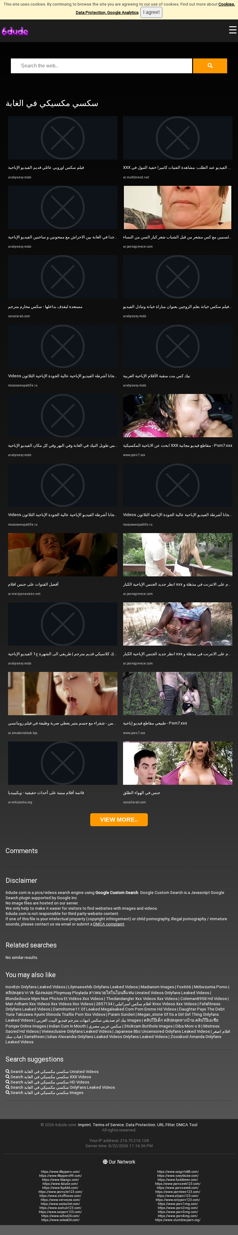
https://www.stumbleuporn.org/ (178, 1220)
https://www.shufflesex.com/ (60, 1196)
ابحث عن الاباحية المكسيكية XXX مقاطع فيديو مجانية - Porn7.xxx (177, 445)
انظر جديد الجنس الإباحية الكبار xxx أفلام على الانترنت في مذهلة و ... (180, 584)
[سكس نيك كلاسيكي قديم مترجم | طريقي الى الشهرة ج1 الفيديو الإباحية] (62, 644)
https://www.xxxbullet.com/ (60, 1204)
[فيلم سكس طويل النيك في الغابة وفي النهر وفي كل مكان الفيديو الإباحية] (62, 435)
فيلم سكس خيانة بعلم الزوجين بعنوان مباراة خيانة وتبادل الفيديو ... (178, 306)
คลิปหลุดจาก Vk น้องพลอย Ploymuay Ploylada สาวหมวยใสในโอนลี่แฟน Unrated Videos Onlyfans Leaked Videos (107, 992)
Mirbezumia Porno (210, 986)
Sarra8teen (34, 1036)
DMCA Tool (186, 1124)
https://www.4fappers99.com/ (60, 1176)
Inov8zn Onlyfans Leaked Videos (35, 986)
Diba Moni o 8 (188, 1026)
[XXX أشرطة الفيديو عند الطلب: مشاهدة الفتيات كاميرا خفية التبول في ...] (177, 158)
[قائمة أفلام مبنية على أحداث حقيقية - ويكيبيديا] (62, 783)
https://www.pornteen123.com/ (177, 1192)
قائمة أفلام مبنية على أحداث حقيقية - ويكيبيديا (46, 792)
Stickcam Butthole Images (148, 1026)
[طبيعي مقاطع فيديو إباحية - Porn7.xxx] (177, 713)
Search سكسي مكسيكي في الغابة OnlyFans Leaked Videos (62, 1087)
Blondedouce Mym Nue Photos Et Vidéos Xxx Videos (54, 998)
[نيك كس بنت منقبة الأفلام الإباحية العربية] (177, 366)
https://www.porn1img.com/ (178, 1204)
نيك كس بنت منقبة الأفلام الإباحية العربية (156, 375)
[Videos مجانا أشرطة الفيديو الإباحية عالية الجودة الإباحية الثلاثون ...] (62, 366)
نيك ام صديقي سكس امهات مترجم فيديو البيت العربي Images (88, 1020)
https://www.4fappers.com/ (60, 1172)
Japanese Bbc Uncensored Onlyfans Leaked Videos (162, 1031)
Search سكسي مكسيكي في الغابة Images (46, 1092)
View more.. (119, 819)
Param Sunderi (121, 1014)
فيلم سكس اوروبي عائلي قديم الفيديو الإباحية (46, 167)
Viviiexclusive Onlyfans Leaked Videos (77, 1031)
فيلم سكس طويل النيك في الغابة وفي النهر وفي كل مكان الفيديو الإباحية (68, 445)
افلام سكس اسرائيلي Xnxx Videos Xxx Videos (156, 1003)
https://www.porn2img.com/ (178, 1208)
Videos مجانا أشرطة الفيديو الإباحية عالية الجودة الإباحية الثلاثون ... (64, 375)
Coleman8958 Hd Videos (203, 998)
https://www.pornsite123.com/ (60, 1192)
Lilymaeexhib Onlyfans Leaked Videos (103, 986)
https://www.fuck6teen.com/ (177, 1180)
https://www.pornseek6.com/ (178, 1188)
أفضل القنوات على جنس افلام (33, 584)
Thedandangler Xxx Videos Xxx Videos (142, 998)
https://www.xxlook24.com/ (60, 1220)
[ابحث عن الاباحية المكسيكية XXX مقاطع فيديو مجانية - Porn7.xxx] (177, 435)
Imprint (84, 1124)
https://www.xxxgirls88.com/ (178, 1172)
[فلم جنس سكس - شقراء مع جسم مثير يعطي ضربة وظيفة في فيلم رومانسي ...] (62, 713)
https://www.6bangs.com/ (60, 1180)
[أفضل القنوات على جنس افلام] (62, 575)
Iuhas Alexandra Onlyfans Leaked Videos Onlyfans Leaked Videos (107, 1036)
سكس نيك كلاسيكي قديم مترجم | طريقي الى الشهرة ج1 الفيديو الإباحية (68, 653)
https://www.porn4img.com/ (178, 1216)
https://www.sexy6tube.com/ (178, 1176)
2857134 (104, 1003)
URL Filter (165, 1124)
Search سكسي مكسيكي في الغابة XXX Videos (50, 1076)
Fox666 (184, 986)
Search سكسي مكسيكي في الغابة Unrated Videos (54, 1071)
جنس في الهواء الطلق (141, 792)
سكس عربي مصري (105, 1026)
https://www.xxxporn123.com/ (60, 1212)
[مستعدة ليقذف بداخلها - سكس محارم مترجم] (62, 297)
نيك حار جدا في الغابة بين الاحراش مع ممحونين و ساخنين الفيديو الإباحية (68, 237)
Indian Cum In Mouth (67, 1026)
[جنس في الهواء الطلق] (177, 783)
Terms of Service (108, 1124)
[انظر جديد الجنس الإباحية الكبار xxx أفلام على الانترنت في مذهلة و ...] (177, 575)
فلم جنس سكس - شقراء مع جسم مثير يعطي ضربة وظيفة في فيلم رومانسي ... (73, 723)
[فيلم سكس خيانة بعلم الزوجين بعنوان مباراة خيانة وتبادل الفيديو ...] (177, 297)
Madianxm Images (157, 986)
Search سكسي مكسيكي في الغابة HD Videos (49, 1082)
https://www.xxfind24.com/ (60, 1216)
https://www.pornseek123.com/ (178, 1184)
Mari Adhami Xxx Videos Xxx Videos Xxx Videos (49, 1003)
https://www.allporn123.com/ (178, 1196)
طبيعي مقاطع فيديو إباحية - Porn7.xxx (155, 723)
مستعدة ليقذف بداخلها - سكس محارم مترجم (45, 306)
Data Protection (140, 1124)
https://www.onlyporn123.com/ (178, 1200)
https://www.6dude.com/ (60, 1184)
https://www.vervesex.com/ (60, 1200)
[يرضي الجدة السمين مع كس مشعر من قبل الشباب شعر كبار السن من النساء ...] (177, 227)
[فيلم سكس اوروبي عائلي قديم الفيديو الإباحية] (62, 158)
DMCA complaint (108, 924)
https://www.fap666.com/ (60, 1188)
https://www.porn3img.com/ (178, 1212)
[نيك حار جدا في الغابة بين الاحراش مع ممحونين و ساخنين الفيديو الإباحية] (62, 227)
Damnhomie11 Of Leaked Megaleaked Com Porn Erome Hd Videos (114, 1009)
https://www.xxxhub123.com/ (60, 1208)
